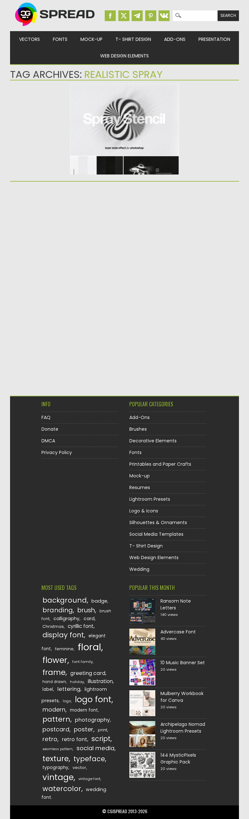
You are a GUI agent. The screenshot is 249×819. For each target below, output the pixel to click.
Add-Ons (174, 39)
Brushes (138, 429)
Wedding (139, 569)
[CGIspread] (55, 27)
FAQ (46, 417)
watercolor (61, 789)
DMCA (48, 441)
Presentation (214, 39)
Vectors (29, 39)
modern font (84, 710)
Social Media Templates (156, 534)
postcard (55, 729)
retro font (74, 739)
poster (83, 729)
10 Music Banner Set (182, 662)
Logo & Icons (143, 511)
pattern (56, 719)
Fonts (60, 39)
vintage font (89, 778)
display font (63, 635)
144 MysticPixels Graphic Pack (178, 758)
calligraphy (66, 618)
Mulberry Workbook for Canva (182, 697)
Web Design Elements (124, 56)
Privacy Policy (57, 452)
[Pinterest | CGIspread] (150, 15)
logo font (93, 699)
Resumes (139, 487)
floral (89, 647)
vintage (58, 777)
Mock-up (91, 39)
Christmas (53, 626)
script (101, 738)
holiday (77, 681)
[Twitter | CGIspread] (123, 15)
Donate (50, 429)
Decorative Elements (153, 441)
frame (53, 672)
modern (53, 709)
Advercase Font (178, 632)
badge (99, 601)
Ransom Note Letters (175, 604)
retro (49, 739)
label (47, 689)
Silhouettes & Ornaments (158, 522)
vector (79, 767)
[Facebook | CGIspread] (110, 15)
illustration (100, 681)
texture (55, 758)
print (102, 730)
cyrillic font (81, 626)
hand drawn (54, 681)
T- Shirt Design (133, 39)
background (64, 600)
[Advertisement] (66, 236)
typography (55, 768)
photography (92, 720)
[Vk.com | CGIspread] (164, 15)
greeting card (87, 673)
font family (82, 661)
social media (95, 748)
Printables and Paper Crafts (160, 464)
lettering (68, 689)
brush (86, 610)
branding (57, 610)
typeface (89, 759)
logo (67, 701)
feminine (64, 649)
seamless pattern (57, 749)
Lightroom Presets (149, 499)
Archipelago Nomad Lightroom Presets (182, 727)
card (89, 618)
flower (54, 660)
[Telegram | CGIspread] (137, 15)
